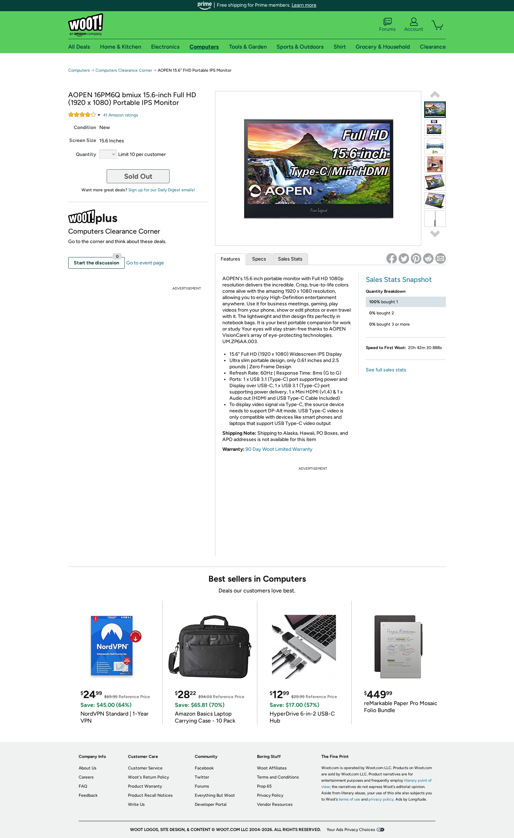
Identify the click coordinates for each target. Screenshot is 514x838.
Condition (85, 127)
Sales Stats (290, 259)
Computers (79, 70)
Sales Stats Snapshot (399, 279)
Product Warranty (145, 786)
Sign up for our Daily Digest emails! (161, 189)
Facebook (204, 768)
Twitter (202, 777)
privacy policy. (381, 799)
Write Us (136, 804)
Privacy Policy (270, 795)
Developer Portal (211, 804)
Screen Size (82, 140)
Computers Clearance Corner (123, 70)
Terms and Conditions (278, 777)
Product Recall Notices (150, 795)
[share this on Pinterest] (416, 258)
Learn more (304, 5)
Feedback (88, 795)
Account (413, 29)
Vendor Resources (275, 804)
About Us (88, 768)
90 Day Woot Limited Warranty (279, 449)
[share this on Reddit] (428, 258)
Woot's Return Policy (148, 777)
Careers (86, 777)
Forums (387, 29)
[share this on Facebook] (391, 258)
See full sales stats (386, 370)
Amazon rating (120, 115)
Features (230, 259)
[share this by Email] (440, 258)
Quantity (86, 154)
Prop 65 (264, 786)
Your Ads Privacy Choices (351, 829)
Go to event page (145, 263)
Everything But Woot (215, 795)
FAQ (83, 786)
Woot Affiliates (272, 768)
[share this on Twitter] (404, 258)
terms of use (349, 799)
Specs (259, 259)
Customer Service (145, 768)
